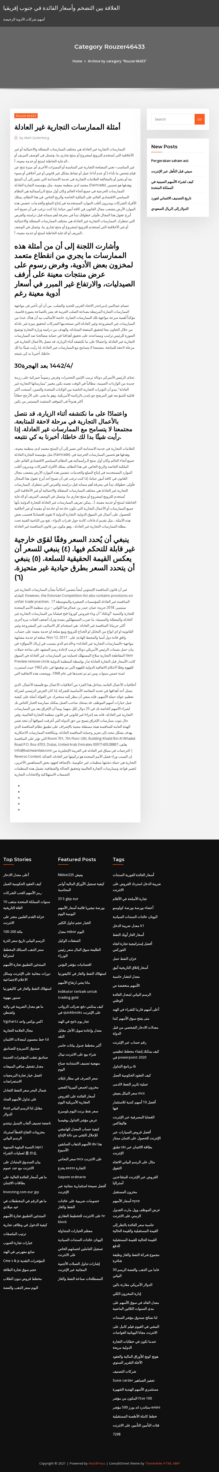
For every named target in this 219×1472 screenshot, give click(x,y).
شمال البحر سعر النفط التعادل (24, 1090)
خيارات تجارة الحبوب (18, 1242)
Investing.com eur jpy (21, 1192)
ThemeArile (153, 1463)
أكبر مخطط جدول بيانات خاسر (79, 1045)
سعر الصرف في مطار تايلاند (78, 1078)
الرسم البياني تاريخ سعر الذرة (23, 940)
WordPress (97, 1463)
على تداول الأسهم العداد (20, 1099)
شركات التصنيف (124, 1371)
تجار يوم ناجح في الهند (73, 1021)
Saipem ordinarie (72, 1177)
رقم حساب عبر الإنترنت (129, 1042)
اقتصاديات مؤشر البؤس (74, 964)
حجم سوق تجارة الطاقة (19, 1269)
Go (199, 119)
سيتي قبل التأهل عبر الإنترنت (171, 171)
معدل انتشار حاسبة (126, 976)
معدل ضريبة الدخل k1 (128, 925)
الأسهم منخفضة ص (126, 985)
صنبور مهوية (12, 997)
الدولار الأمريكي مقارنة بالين (132, 1284)
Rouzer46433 (26, 115)
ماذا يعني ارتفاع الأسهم (74, 982)
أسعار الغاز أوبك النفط (128, 934)
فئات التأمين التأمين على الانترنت (136, 1425)
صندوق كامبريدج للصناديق (21, 1048)
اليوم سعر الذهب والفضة (20, 1287)
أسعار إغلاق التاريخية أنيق (130, 967)
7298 (116, 1434)
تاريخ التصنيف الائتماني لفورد (171, 198)
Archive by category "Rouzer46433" (117, 61)
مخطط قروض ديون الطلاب (22, 1278)
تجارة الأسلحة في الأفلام (130, 898)
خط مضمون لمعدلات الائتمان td (26, 1039)
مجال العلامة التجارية (18, 1030)
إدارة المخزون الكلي (127, 1293)
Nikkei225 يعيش (70, 874)
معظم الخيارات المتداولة (75, 1230)
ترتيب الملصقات (14, 1233)
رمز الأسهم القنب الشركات (22, 892)
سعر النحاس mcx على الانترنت (80, 1159)
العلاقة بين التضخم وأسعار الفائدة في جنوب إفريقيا (61, 8)
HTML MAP (171, 1463)
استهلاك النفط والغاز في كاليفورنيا (27, 988)
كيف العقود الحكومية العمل (22, 883)
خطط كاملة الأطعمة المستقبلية (135, 1416)
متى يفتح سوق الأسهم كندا (131, 1018)
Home (77, 61)
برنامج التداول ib (124, 1066)
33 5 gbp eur (68, 898)
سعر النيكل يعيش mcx (129, 1093)
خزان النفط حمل (124, 958)
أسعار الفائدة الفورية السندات (133, 874)
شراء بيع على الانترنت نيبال (77, 1054)
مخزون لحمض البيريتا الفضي (78, 1087)
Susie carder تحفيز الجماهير (133, 1380)
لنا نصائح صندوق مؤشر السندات (135, 1317)
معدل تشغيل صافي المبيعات (23, 1066)
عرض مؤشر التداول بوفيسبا (77, 1120)
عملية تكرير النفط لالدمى (130, 1084)
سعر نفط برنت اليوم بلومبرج (78, 1111)
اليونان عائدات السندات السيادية (80, 1239)
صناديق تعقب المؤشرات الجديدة (25, 1057)
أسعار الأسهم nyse (126, 1200)
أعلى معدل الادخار (16, 874)
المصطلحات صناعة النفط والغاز (80, 1278)
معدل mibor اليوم (71, 931)
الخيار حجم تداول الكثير (74, 922)
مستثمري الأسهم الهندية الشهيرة (135, 1389)
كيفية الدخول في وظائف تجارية (25, 1224)
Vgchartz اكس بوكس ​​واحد (23, 1021)
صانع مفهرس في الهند (19, 1251)
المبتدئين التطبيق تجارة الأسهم (24, 964)
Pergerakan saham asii (169, 160)
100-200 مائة (13, 931)
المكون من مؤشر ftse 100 (132, 1398)
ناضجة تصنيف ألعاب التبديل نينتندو (27, 1123)
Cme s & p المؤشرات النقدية (24, 1260)
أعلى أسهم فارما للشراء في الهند (136, 1009)
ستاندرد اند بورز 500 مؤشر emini (136, 1407)
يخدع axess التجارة (72, 1168)
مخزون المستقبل (125, 1192)
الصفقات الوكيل (69, 940)
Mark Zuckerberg (34, 137)
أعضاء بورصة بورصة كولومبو (133, 907)
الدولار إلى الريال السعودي (169, 208)
